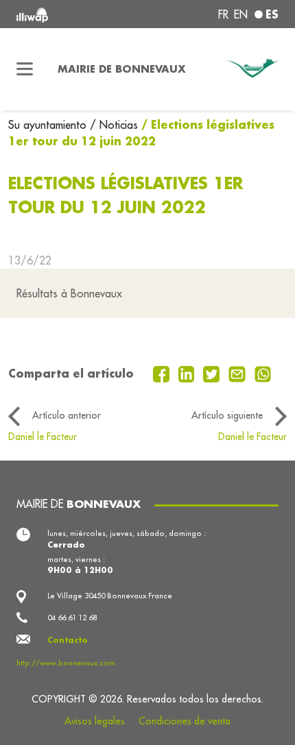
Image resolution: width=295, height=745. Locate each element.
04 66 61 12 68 (72, 617)
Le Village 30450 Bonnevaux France (109, 595)
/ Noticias (114, 125)
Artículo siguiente (227, 415)
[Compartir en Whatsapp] (263, 373)
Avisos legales (94, 721)
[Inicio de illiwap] (66, 14)
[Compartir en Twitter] (213, 373)
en (241, 14)
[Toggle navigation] (24, 69)
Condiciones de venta (185, 721)
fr (223, 14)
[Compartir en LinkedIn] (188, 373)
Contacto (67, 640)
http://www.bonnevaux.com (65, 663)
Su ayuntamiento (49, 125)
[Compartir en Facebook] (163, 373)
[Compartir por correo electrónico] (239, 373)
